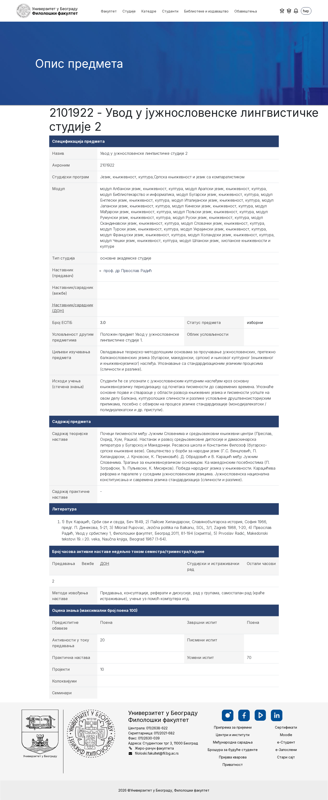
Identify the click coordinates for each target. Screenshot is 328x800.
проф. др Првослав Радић (128, 270)
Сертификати (286, 727)
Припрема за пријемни (233, 727)
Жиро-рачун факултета (154, 748)
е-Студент (286, 742)
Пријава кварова (233, 757)
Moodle (286, 735)
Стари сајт (286, 757)
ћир (306, 11)
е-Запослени (286, 750)
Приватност (233, 765)
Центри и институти (232, 735)
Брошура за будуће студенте (233, 750)
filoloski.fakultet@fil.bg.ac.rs (157, 753)
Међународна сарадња (233, 742)
